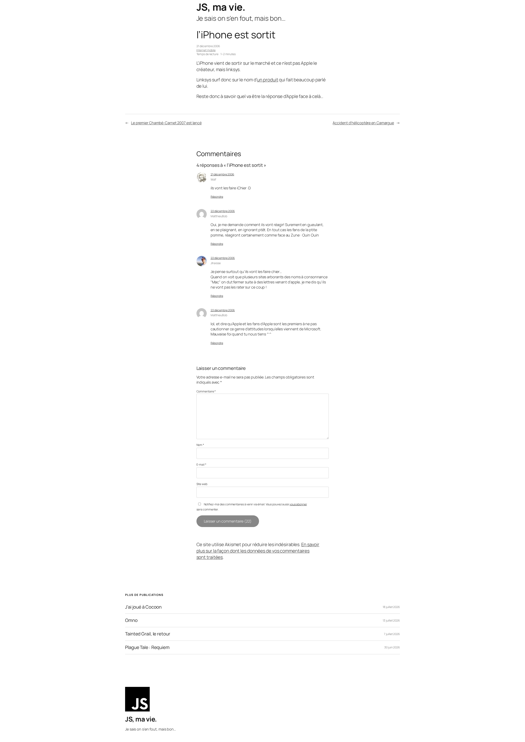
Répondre (217, 197)
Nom (200, 445)
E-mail (201, 464)
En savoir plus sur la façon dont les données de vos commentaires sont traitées (258, 550)
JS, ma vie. (220, 7)
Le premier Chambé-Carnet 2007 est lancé (166, 122)
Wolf (213, 179)
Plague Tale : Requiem (147, 647)
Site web (201, 484)
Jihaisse (216, 263)
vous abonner (298, 504)
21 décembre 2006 (222, 174)
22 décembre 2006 (223, 211)
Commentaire (206, 391)
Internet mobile (206, 50)
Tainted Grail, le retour (147, 633)
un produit (267, 80)
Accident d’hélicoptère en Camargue (363, 122)
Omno (131, 620)
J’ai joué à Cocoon (143, 607)
